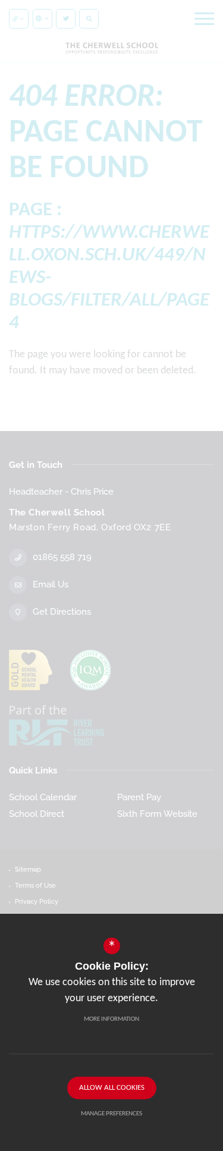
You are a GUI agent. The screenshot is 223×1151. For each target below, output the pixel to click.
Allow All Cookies (112, 1088)
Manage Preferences (111, 1114)
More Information (111, 1019)
